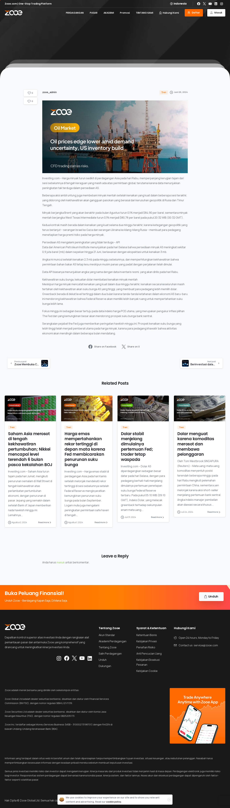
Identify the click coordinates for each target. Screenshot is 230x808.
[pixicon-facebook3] (67, 658)
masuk (61, 562)
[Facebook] (199, 3)
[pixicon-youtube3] (82, 658)
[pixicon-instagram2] (59, 658)
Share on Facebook (105, 346)
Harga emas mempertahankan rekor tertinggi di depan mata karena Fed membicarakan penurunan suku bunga (84, 449)
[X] (204, 3)
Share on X (133, 346)
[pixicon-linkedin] (90, 658)
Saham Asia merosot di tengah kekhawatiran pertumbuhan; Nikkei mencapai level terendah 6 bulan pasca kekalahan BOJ (30, 449)
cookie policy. (114, 801)
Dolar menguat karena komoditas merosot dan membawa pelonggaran (195, 444)
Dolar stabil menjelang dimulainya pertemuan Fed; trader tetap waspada (137, 446)
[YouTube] (210, 3)
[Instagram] (221, 3)
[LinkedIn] (216, 3)
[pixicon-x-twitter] (74, 658)
